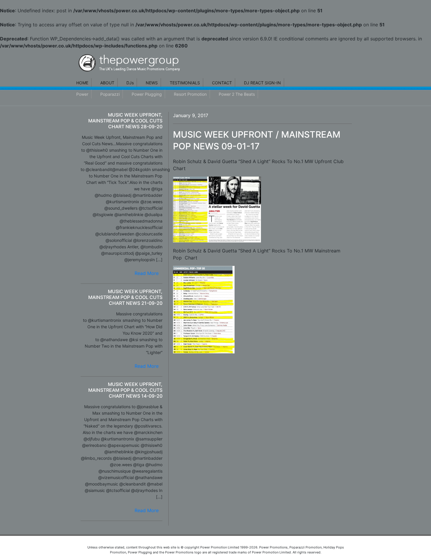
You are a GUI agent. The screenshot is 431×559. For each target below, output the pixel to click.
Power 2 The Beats (237, 94)
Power (82, 94)
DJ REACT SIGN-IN (262, 82)
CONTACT (222, 82)
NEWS (152, 82)
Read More (147, 273)
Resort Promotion (190, 94)
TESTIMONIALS (185, 82)
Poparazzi (110, 94)
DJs (130, 82)
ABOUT (107, 82)
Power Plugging (147, 94)
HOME (82, 82)
